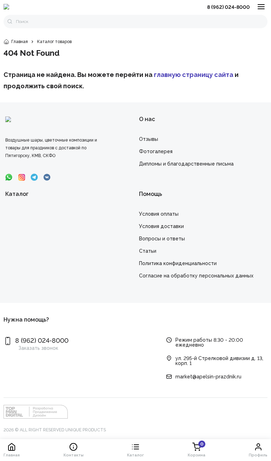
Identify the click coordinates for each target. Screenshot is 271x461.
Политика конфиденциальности (178, 263)
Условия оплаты (159, 214)
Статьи (147, 251)
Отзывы (148, 139)
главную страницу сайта (193, 74)
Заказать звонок (38, 348)
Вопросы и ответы (162, 238)
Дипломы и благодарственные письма (186, 164)
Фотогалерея (156, 151)
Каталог (17, 194)
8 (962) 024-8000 (228, 7)
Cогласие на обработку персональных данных (196, 276)
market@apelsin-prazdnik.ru (208, 376)
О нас (147, 119)
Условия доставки (161, 226)
